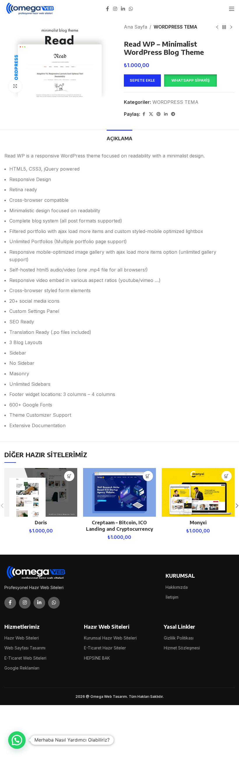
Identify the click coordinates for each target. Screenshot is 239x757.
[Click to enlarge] (15, 86)
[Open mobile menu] (232, 9)
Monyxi (198, 522)
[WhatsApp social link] (131, 8)
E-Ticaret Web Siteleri (25, 658)
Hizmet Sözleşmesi (182, 647)
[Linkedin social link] (123, 8)
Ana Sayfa (135, 27)
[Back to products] (224, 27)
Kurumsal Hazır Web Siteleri (110, 637)
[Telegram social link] (173, 114)
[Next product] (231, 27)
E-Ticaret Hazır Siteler (105, 647)
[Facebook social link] (107, 8)
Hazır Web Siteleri (21, 637)
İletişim (172, 597)
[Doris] (40, 492)
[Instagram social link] (115, 8)
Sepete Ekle (142, 80)
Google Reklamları (21, 667)
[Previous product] (217, 27)
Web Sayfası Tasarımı (24, 647)
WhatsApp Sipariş (190, 80)
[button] (190, 80)
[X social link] (151, 114)
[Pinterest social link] (158, 114)
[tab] (119, 138)
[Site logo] (30, 8)
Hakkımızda (177, 587)
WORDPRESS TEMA (175, 27)
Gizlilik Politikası (179, 637)
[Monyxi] (198, 492)
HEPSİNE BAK (97, 658)
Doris (41, 522)
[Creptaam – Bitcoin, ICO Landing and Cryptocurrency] (119, 492)
